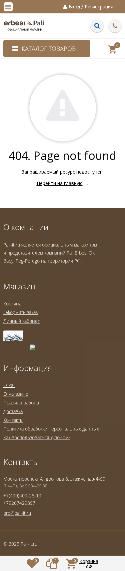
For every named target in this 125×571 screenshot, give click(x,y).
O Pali (9, 385)
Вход (74, 6)
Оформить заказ (20, 312)
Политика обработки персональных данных (51, 428)
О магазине (15, 394)
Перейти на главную (60, 183)
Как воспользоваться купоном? (36, 437)
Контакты (13, 420)
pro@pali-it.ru (17, 513)
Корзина (12, 303)
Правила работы (21, 402)
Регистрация (99, 6)
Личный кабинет (21, 321)
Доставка (13, 411)
